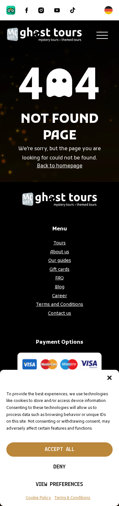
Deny (59, 467)
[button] (109, 378)
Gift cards (59, 270)
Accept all (60, 450)
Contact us (59, 314)
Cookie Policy (38, 498)
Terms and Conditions (59, 305)
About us (59, 252)
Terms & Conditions (72, 498)
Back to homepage (60, 166)
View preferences (59, 485)
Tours (59, 243)
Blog (59, 287)
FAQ (59, 278)
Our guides (59, 261)
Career (59, 296)
